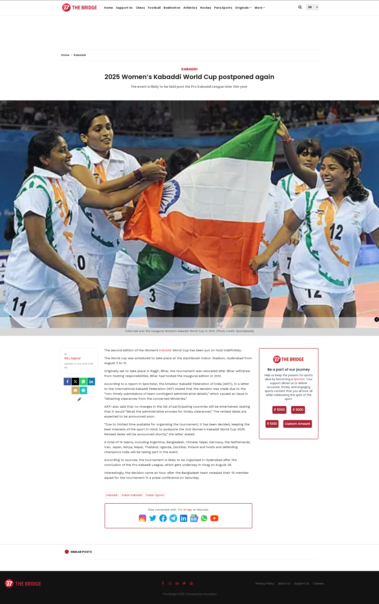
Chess (140, 8)
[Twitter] (75, 381)
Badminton (172, 8)
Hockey (205, 8)
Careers (318, 583)
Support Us (124, 8)
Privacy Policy (265, 583)
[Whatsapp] (83, 381)
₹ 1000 (272, 423)
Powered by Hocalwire (202, 594)
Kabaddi (189, 69)
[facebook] (67, 381)
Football (154, 8)
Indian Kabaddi (132, 495)
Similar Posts (81, 552)
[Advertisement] (189, 37)
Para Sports (223, 8)
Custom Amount (297, 423)
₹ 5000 (279, 409)
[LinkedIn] (91, 381)
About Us (284, 583)
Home (108, 8)
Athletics (190, 8)
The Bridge (184, 509)
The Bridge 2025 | (174, 594)
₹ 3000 (298, 409)
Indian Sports (155, 495)
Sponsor (299, 379)
